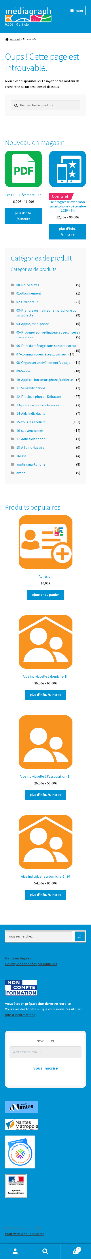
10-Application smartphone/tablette (44, 379)
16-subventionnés (30, 430)
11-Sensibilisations (30, 388)
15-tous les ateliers (31, 422)
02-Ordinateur (27, 302)
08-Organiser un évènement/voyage (43, 362)
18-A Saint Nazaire (30, 447)
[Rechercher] (80, 936)
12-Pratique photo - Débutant (39, 396)
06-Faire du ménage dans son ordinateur (46, 345)
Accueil (15, 39)
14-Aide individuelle (31, 413)
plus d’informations (20, 1015)
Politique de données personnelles (31, 964)
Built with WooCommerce (24, 1234)
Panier (70, 1248)
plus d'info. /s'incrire (23, 216)
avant (20, 473)
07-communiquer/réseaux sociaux (41, 354)
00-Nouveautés (27, 285)
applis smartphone (30, 464)
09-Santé (23, 371)
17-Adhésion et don (31, 439)
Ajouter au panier (45, 594)
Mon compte (15, 1251)
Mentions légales (18, 958)
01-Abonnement (28, 293)
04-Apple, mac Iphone (32, 323)
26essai (21, 456)
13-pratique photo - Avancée (37, 405)
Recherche (45, 1251)
